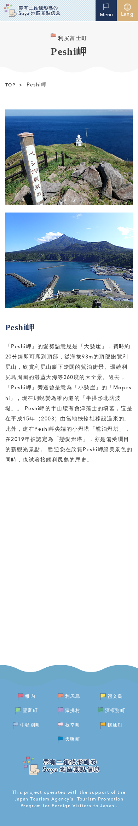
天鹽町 (72, 739)
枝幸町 (72, 725)
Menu (106, 14)
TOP (10, 85)
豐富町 (30, 710)
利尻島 (72, 696)
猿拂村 (72, 710)
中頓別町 (30, 725)
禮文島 (115, 696)
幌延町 (115, 725)
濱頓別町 (115, 710)
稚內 (30, 696)
